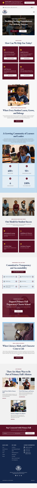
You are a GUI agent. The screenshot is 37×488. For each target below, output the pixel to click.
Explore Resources (27, 58)
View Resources (18, 357)
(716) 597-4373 (14, 7)
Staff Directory (14, 454)
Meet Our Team (10, 75)
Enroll (3, 452)
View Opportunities (27, 75)
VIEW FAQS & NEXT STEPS (29, 2)
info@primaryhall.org (7, 7)
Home (3, 447)
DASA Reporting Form (15, 452)
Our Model (13, 456)
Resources (23, 31)
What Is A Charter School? (16, 458)
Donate (3, 456)
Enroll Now (14, 31)
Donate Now (18, 311)
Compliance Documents (10, 58)
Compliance (13, 447)
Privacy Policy (33, 480)
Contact (3, 454)
